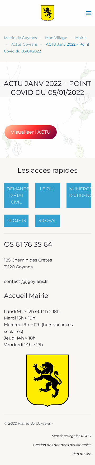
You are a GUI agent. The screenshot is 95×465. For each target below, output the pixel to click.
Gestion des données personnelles (62, 445)
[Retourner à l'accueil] (47, 13)
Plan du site (81, 454)
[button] (88, 13)
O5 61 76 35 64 (28, 244)
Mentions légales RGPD (71, 436)
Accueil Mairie (26, 295)
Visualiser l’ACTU (30, 132)
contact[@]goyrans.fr (26, 281)
